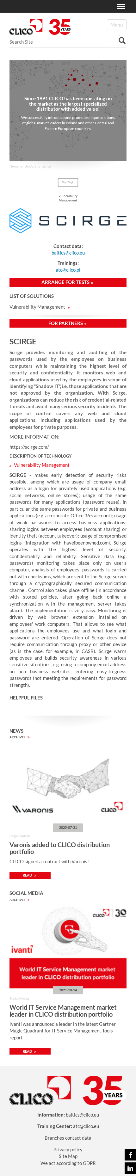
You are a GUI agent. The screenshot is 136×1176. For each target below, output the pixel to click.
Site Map (68, 1156)
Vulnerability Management (37, 307)
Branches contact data (68, 1138)
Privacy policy (68, 1149)
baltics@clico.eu (68, 253)
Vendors (30, 166)
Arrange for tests (65, 282)
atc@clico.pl (68, 270)
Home (13, 166)
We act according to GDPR (68, 1163)
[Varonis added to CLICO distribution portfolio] (68, 784)
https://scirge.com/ (29, 447)
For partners (65, 323)
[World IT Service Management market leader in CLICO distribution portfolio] (68, 947)
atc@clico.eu (86, 1126)
